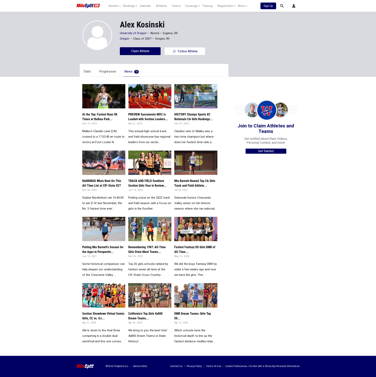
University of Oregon (133, 33)
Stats (87, 71)
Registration (225, 5)
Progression (107, 71)
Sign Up (268, 5)
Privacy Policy (194, 366)
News (131, 71)
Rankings (129, 5)
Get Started (266, 151)
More (241, 5)
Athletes (161, 5)
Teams (176, 5)
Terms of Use (213, 366)
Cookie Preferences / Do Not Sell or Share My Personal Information (262, 366)
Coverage (191, 5)
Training (207, 5)
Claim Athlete (140, 51)
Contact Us (176, 366)
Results (113, 5)
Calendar (145, 5)
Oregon (125, 38)
